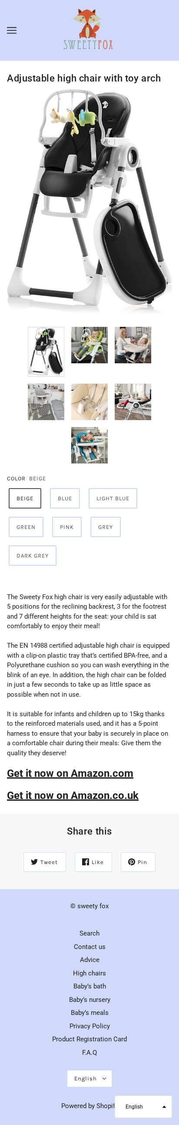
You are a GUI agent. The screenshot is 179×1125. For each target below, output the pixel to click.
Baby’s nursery (89, 1000)
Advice (89, 960)
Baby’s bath (89, 986)
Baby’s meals (90, 1013)
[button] (143, 1107)
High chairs (89, 973)
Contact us (90, 947)
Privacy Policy (90, 1026)
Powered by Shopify (89, 1106)
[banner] (88, 30)
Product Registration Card (89, 1039)
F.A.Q (89, 1053)
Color (16, 478)
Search (89, 933)
